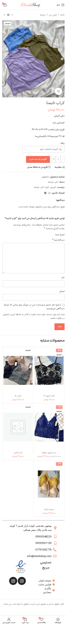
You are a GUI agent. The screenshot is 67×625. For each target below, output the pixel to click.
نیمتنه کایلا (49, 509)
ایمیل (62, 291)
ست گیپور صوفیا (49, 452)
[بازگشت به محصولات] (8, 15)
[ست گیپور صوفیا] (49, 427)
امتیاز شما (60, 235)
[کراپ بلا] (18, 370)
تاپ (56, 182)
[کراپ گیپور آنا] (49, 370)
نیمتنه (42, 15)
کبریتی (53, 187)
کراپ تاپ (44, 187)
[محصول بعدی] (4, 15)
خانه (62, 15)
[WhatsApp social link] (49, 193)
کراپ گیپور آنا (49, 395)
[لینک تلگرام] (45, 193)
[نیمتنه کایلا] (49, 484)
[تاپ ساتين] (18, 427)
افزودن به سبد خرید (38, 159)
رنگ (63, 143)
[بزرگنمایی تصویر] (58, 91)
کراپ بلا (18, 395)
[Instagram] (22, 581)
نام (63, 277)
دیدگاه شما (58, 240)
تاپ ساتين (18, 452)
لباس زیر (53, 15)
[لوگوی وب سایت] (31, 4)
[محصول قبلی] (12, 15)
